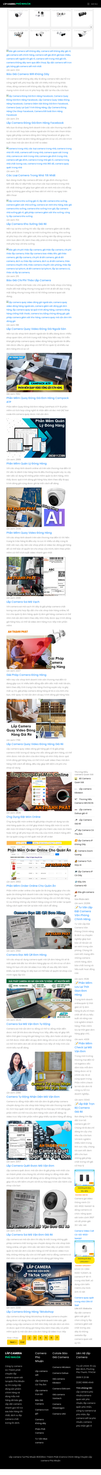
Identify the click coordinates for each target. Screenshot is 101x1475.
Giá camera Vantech (58, 1396)
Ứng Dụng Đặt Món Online (23, 817)
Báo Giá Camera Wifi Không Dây (27, 74)
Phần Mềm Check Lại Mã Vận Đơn (83, 1047)
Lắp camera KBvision (83, 790)
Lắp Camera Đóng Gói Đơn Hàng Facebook (35, 123)
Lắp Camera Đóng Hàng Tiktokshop (30, 1312)
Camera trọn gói (42, 1411)
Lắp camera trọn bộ (41, 1392)
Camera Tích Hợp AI (83, 863)
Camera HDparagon (58, 1406)
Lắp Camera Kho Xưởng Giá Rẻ (26, 224)
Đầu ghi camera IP (84, 894)
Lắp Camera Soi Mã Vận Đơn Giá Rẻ (29, 1234)
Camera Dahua (60, 1373)
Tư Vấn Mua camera (41, 1440)
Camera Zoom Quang (84, 852)
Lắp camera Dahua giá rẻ (83, 811)
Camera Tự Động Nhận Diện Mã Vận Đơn (33, 1097)
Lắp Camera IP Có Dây (84, 873)
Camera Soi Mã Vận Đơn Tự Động (28, 1024)
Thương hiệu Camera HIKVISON (84, 801)
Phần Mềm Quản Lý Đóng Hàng (26, 463)
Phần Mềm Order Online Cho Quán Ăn (31, 886)
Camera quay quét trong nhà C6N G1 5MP (84, 1301)
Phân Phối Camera (40, 1431)
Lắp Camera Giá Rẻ (83, 821)
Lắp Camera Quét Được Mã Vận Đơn (30, 1166)
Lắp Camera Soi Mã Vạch (22, 602)
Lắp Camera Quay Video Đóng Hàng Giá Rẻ (34, 744)
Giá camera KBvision (58, 1380)
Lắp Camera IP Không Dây (84, 842)
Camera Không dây (40, 1421)
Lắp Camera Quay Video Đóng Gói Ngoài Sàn (36, 329)
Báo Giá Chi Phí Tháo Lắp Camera (28, 280)
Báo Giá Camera (39, 1402)
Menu (94, 4)
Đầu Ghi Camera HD (81, 883)
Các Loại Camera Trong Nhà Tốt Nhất (30, 175)
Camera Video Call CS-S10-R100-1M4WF (84, 1234)
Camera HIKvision (61, 1367)
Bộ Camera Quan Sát (83, 780)
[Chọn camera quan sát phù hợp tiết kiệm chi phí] (91, 27)
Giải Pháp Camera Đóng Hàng (26, 675)
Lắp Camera (17, 3)
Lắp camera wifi (41, 1373)
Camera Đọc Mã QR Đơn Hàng (26, 955)
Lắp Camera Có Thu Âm (84, 832)
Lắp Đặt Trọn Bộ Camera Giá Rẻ (84, 1108)
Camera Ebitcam (61, 1388)
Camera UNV (59, 1413)
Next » (12, 1342)
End (22, 1342)
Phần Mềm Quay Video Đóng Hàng (29, 533)
